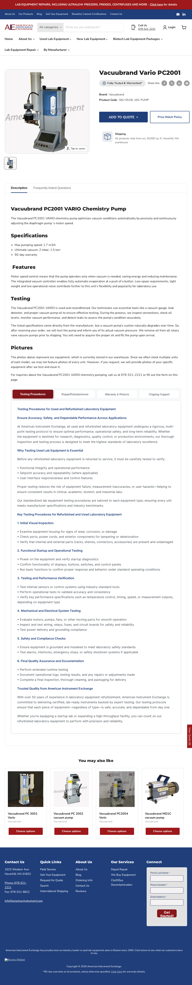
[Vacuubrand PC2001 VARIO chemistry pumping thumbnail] (10, 163)
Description (19, 188)
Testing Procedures (33, 394)
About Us (10, 14)
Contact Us (116, 14)
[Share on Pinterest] (187, 83)
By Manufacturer (56, 50)
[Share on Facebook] (164, 83)
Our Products (26, 14)
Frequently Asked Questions (52, 188)
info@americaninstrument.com (24, 901)
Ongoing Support (159, 394)
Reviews (81, 891)
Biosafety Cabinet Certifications (89, 14)
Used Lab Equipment (55, 39)
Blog (39, 14)
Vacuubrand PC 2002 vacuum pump (68, 816)
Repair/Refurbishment (75, 394)
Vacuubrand (116, 94)
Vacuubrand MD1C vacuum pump (158, 816)
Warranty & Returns (117, 394)
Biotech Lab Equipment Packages (136, 39)
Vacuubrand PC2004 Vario (113, 816)
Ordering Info (84, 880)
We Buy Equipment (123, 875)
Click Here (116, 971)
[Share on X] (172, 83)
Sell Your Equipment (57, 14)
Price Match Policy (170, 117)
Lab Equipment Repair (21, 50)
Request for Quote (51, 880)
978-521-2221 (146, 29)
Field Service (48, 869)
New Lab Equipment (91, 39)
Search (44, 886)
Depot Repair (119, 869)
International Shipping (54, 891)
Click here (156, 4)
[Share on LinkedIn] (179, 83)
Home (9, 39)
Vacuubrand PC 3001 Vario (23, 816)
